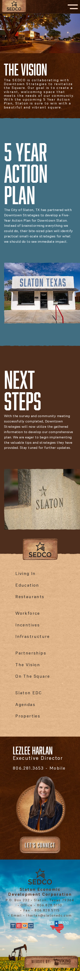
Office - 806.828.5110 (41, 905)
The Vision (27, 664)
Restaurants (29, 596)
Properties (27, 716)
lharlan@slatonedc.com (48, 915)
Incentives (27, 625)
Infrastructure (32, 636)
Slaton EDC (28, 693)
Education (27, 585)
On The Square (32, 676)
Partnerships (30, 653)
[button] (72, 7)
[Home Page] (17, 7)
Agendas (25, 704)
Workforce (27, 613)
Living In (25, 573)
